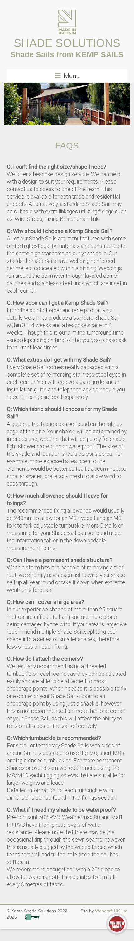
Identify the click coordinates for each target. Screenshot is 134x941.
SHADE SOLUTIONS (67, 43)
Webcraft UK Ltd (111, 910)
